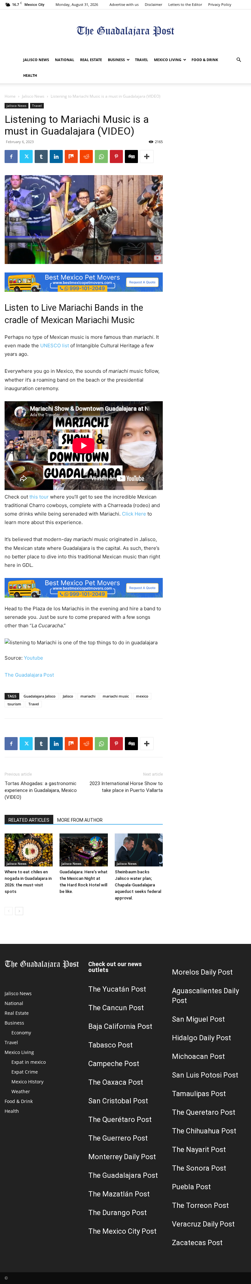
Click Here (134, 514)
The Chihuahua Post (204, 1131)
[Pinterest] (116, 156)
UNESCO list (54, 345)
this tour (39, 497)
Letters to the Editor (185, 4)
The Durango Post (117, 1213)
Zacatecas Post (197, 1243)
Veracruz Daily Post (203, 1224)
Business (116, 59)
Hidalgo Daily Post (201, 1038)
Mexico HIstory (27, 1081)
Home (10, 96)
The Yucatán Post (117, 989)
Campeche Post (113, 1064)
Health (30, 75)
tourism (14, 703)
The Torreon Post (200, 1205)
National (64, 59)
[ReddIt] (86, 156)
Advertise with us (124, 4)
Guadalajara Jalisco (40, 696)
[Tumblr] (41, 156)
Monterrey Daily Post (122, 1157)
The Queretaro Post (203, 1112)
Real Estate (91, 59)
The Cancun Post (116, 1008)
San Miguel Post (198, 1019)
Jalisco (68, 696)
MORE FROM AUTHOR (80, 820)
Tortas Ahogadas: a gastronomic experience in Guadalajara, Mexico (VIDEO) (41, 790)
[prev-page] (9, 911)
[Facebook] (11, 156)
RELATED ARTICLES (28, 820)
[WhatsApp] (101, 156)
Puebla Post (191, 1187)
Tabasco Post (110, 1045)
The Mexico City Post (122, 1231)
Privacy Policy (219, 4)
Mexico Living (167, 59)
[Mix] (71, 156)
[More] (147, 156)
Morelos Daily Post (202, 972)
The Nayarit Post (199, 1149)
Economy (21, 1032)
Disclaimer (153, 4)
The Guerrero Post (118, 1138)
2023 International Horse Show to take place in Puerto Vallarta (126, 787)
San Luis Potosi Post (205, 1075)
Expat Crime (24, 1072)
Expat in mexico (28, 1062)
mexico (142, 696)
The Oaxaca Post (115, 1082)
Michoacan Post (198, 1056)
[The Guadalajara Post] (125, 31)
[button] (238, 60)
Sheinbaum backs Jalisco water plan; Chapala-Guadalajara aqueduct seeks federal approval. (138, 884)
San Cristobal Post (118, 1101)
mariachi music (116, 696)
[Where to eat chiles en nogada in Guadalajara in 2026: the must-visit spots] (29, 849)
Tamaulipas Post (199, 1094)
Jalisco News (36, 59)
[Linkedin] (56, 156)
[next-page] (19, 911)
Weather (20, 1091)
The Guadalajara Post (29, 675)
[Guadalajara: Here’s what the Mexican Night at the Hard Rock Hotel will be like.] (83, 849)
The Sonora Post (199, 1168)
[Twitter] (26, 156)
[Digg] (131, 156)
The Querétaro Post (120, 1119)
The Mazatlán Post (119, 1194)
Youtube (33, 658)
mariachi (87, 696)
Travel (141, 59)
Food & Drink (205, 59)
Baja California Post (120, 1026)
